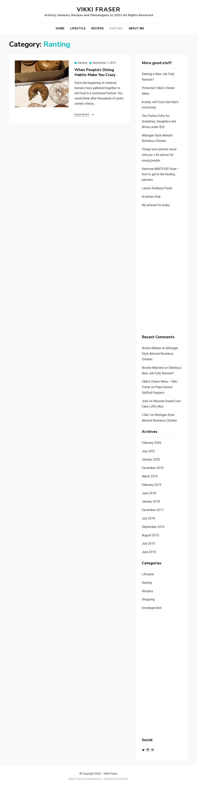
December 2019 (153, 468)
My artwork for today (156, 205)
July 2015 (148, 543)
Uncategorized (151, 608)
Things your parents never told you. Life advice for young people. (159, 154)
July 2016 (148, 518)
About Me (136, 28)
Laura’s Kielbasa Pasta (157, 188)
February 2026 (151, 443)
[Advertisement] (162, 271)
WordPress (122, 779)
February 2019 (151, 485)
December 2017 (153, 510)
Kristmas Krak (151, 196)
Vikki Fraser (98, 9)
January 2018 (151, 501)
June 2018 (149, 493)
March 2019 (150, 476)
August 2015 (150, 535)
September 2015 (153, 527)
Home (60, 28)
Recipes (97, 28)
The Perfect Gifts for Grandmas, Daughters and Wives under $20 (159, 121)
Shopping (148, 599)
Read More (81, 114)
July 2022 (148, 451)
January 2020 (151, 459)
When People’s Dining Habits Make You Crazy (95, 72)
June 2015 (149, 552)
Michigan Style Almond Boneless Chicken (160, 353)
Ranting (116, 28)
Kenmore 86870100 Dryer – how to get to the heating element (160, 174)
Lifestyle (78, 28)
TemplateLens (94, 779)
